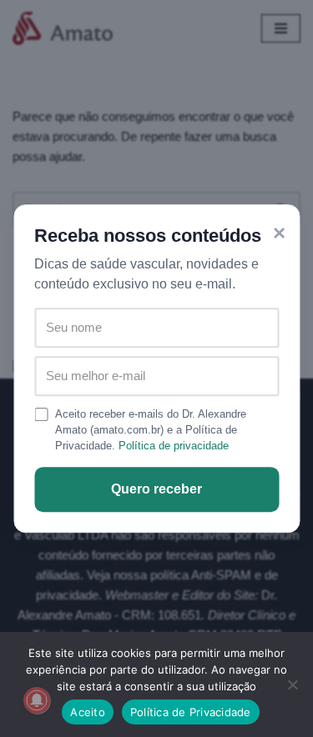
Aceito (87, 712)
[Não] (292, 684)
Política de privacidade (174, 445)
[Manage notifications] (36, 700)
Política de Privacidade (190, 712)
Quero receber (156, 489)
